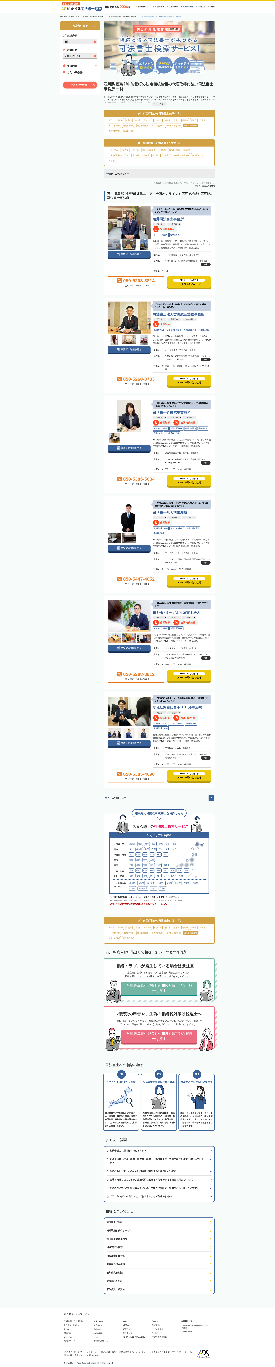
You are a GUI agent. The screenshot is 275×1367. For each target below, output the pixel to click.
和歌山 (166, 865)
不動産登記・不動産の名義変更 (176, 155)
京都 (145, 865)
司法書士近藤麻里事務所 (172, 413)
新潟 (131, 854)
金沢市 (111, 120)
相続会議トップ (144, 6)
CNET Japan (99, 1321)
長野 (145, 854)
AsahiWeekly (186, 1332)
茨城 (161, 849)
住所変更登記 (197, 155)
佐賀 (138, 876)
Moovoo (67, 1333)
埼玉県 (159, 713)
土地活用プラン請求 (206, 6)
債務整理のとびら (101, 1341)
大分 (159, 876)
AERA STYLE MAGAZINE (134, 1337)
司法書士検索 (188, 6)
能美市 (167, 120)
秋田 (154, 844)
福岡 (131, 876)
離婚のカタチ (69, 1341)
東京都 (159, 319)
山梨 (138, 854)
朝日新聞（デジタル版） (74, 1321)
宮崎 (166, 876)
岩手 (147, 844)
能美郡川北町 (143, 126)
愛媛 (179, 870)
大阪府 (159, 518)
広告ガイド (79, 1355)
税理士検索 (173, 6)
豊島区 (174, 618)
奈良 (152, 865)
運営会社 (68, 1355)
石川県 (159, 224)
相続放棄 (125, 150)
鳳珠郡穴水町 (128, 131)
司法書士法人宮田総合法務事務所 (178, 314)
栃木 (167, 849)
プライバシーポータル (182, 1352)
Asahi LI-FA (157, 1333)
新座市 (174, 713)
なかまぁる (127, 1333)
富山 (152, 854)
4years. (155, 1321)
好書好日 (126, 1329)
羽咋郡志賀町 (157, 126)
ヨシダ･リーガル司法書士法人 (176, 612)
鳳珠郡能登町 (114, 131)
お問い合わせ (93, 1355)
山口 (145, 870)
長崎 (145, 876)
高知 (186, 870)
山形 (167, 844)
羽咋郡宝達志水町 (173, 126)
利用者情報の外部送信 (160, 1352)
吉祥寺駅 (189, 319)
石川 (159, 854)
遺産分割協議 (174, 150)
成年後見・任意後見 (140, 155)
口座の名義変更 (148, 150)
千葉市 (162, 888)
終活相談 (112, 161)
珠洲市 (202, 120)
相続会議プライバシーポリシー (133, 1352)
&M (65, 1325)
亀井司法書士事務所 (168, 219)
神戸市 (178, 883)
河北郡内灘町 (114, 126)
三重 (152, 860)
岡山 (138, 870)
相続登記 (135, 150)
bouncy (97, 1337)
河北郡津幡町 (128, 126)
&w (70, 1325)
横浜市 (132, 883)
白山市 (138, 120)
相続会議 (156, 1325)
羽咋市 (194, 120)
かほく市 (158, 120)
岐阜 (145, 860)
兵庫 (138, 865)
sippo (125, 1321)
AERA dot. (98, 1333)
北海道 (132, 844)
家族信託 (187, 150)
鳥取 (152, 870)
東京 (131, 849)
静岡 (138, 860)
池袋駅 (188, 618)
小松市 (120, 120)
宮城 (161, 844)
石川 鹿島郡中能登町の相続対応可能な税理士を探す (159, 1036)
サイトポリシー (92, 1352)
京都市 (186, 883)
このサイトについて (73, 1352)
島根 (159, 870)
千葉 (154, 849)
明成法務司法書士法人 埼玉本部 (177, 708)
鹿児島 (173, 876)
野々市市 (147, 120)
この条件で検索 (79, 85)
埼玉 (147, 849)
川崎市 (153, 888)
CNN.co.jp (98, 1325)
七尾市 (176, 120)
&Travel (77, 1325)
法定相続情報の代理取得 (119, 155)
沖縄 (181, 876)
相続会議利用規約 (109, 1352)
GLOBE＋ (127, 1325)
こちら (169, 900)
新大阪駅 (189, 518)
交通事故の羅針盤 (159, 1337)
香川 (166, 870)
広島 (131, 870)
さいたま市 (143, 888)
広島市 (195, 883)
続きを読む (194, 248)
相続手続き (113, 150)
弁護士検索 (159, 6)
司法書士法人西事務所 (170, 513)
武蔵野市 (174, 319)
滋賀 (159, 865)
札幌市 (160, 883)
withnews (68, 1337)
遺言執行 (156, 155)
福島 (174, 844)
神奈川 (139, 849)
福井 (166, 854)
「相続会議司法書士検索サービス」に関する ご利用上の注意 (137, 897)
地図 (205, 264)
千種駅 (189, 418)
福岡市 (169, 883)
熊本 (152, 876)
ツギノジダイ (157, 1329)
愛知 (131, 860)
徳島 (172, 870)
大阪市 (174, 518)
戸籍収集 (162, 150)
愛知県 (159, 418)
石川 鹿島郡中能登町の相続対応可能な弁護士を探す (159, 988)
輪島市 (185, 120)
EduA (66, 1329)
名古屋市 (174, 418)
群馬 (174, 849)
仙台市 (132, 888)
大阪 (131, 865)
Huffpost (97, 1329)
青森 (140, 844)
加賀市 (129, 120)
